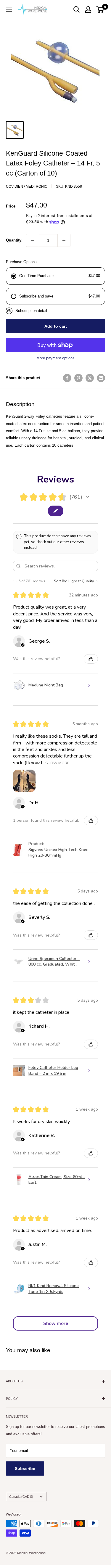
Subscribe (25, 1468)
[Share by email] (101, 378)
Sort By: (60, 581)
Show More (57, 762)
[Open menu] (9, 9)
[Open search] (76, 9)
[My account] (88, 9)
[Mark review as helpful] (91, 659)
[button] (87, 497)
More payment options (55, 358)
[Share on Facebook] (67, 378)
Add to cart (55, 326)
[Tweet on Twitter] (90, 378)
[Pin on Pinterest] (78, 378)
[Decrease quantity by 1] (32, 240)
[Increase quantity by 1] (64, 240)
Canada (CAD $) (21, 1496)
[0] (100, 9)
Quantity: (14, 240)
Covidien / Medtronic (26, 186)
